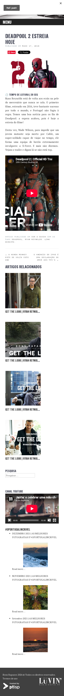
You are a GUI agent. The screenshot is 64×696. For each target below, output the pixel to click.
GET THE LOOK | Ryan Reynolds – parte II (29, 409)
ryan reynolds (33, 239)
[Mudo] (49, 520)
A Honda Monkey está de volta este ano (17, 257)
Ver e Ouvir (39, 237)
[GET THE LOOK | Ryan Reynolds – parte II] (23, 388)
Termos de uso (10, 678)
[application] (32, 509)
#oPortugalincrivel (17, 529)
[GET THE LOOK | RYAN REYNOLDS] (23, 437)
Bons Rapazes (10, 674)
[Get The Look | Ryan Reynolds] (23, 290)
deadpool (17, 239)
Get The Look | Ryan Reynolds (23, 312)
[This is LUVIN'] (50, 684)
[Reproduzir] (9, 520)
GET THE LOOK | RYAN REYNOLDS (23, 458)
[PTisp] (12, 688)
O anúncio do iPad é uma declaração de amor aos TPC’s (46, 257)
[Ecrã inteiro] (54, 520)
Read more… (18, 568)
